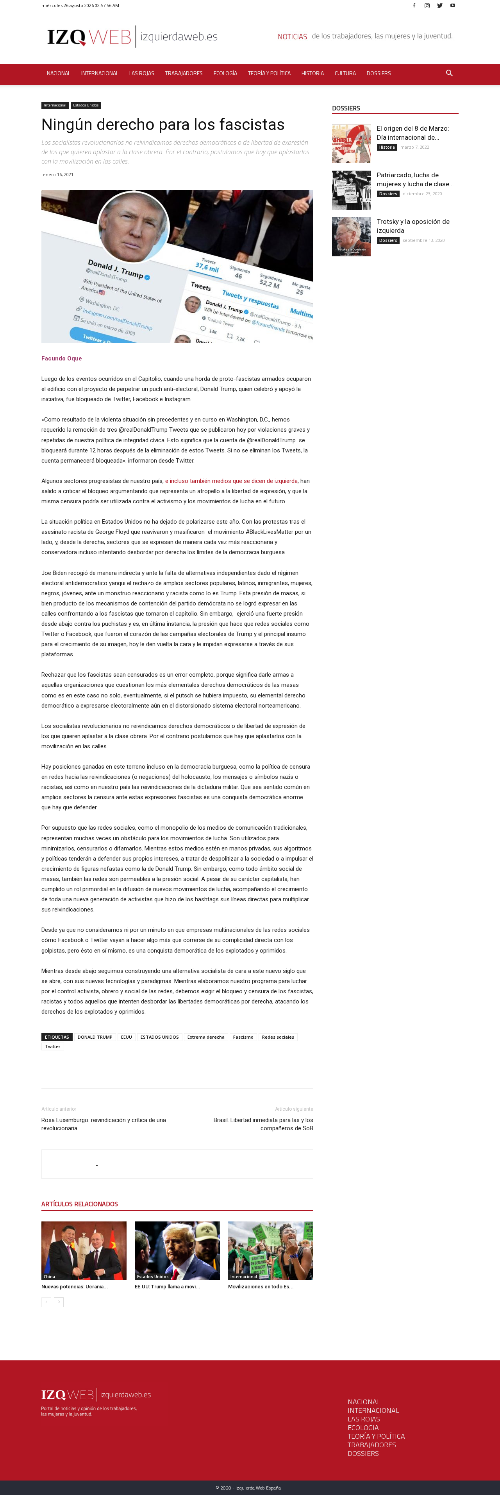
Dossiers (379, 73)
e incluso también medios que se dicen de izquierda (231, 481)
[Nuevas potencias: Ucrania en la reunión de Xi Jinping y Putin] (84, 1250)
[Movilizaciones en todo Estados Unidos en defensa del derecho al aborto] (270, 1250)
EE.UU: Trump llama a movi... (167, 1287)
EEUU (126, 1037)
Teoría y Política (269, 73)
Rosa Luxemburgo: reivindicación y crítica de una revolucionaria (103, 1124)
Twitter (53, 1046)
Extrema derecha (206, 1037)
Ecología (225, 73)
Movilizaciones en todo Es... (261, 1287)
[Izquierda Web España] (250, 39)
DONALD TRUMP (95, 1037)
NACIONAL (364, 1401)
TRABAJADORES (372, 1444)
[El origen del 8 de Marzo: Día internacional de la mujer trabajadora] (351, 143)
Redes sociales (278, 1037)
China (49, 1276)
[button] (449, 74)
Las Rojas (141, 73)
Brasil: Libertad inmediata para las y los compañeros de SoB (263, 1124)
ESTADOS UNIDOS (160, 1037)
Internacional (99, 73)
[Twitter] (440, 5)
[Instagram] (427, 5)
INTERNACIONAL (373, 1410)
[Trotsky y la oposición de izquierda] (351, 236)
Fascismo (243, 1037)
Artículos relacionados (79, 1204)
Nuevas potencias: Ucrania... (74, 1287)
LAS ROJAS (364, 1419)
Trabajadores (184, 73)
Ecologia (363, 1427)
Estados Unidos (85, 105)
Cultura (345, 73)
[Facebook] (414, 5)
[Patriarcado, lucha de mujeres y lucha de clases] (351, 190)
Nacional (58, 73)
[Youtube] (453, 5)
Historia (313, 73)
